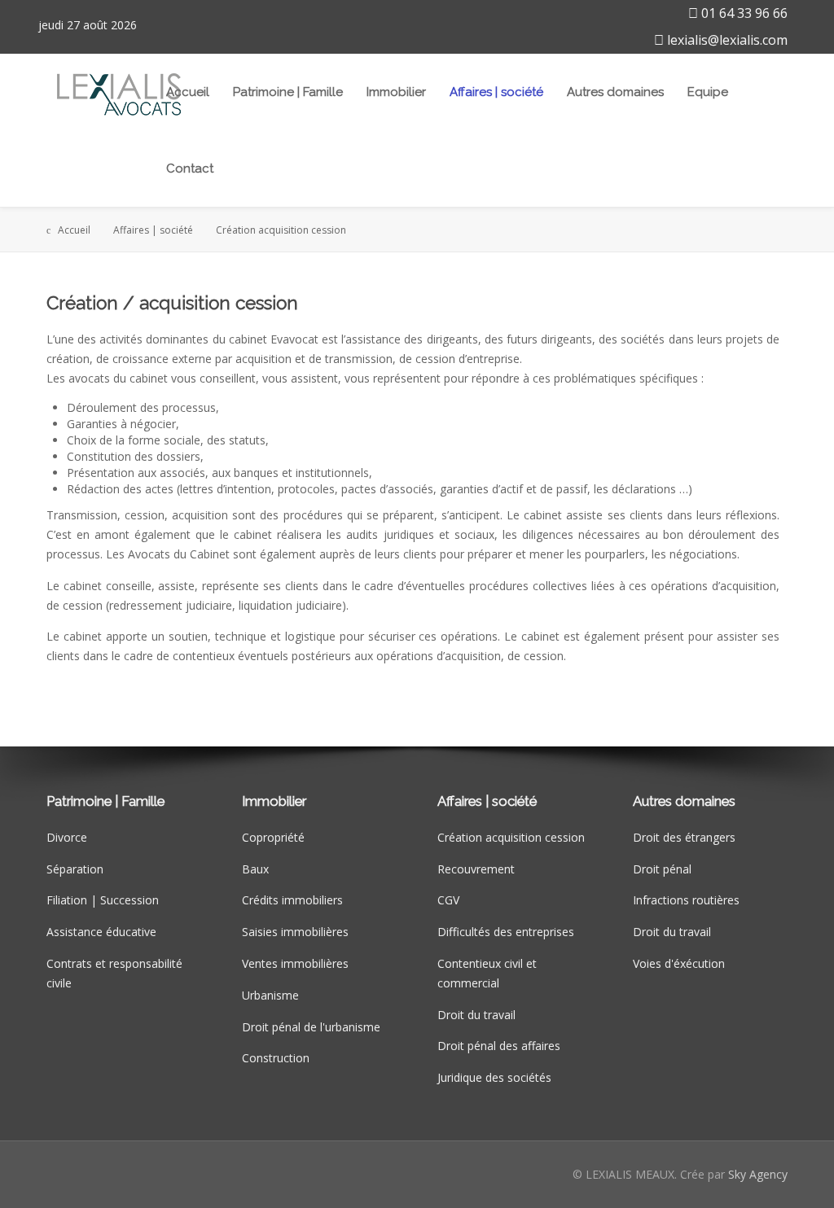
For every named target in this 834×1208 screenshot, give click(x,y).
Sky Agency (758, 1174)
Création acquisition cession (511, 837)
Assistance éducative (101, 931)
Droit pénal (662, 869)
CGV (448, 900)
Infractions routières (686, 900)
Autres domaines (615, 92)
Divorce (66, 837)
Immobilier (396, 92)
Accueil (187, 92)
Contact (189, 168)
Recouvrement (476, 869)
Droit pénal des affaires (498, 1045)
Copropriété (273, 837)
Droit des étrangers (684, 837)
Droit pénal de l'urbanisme (311, 1027)
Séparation (74, 869)
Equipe (707, 92)
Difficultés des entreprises (505, 931)
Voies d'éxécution (679, 963)
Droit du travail (476, 1014)
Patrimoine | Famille (288, 92)
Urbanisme (270, 995)
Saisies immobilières (295, 931)
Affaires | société (496, 92)
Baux (255, 869)
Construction (275, 1058)
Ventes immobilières (295, 963)
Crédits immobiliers (292, 900)
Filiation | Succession (102, 900)
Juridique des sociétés (494, 1077)
